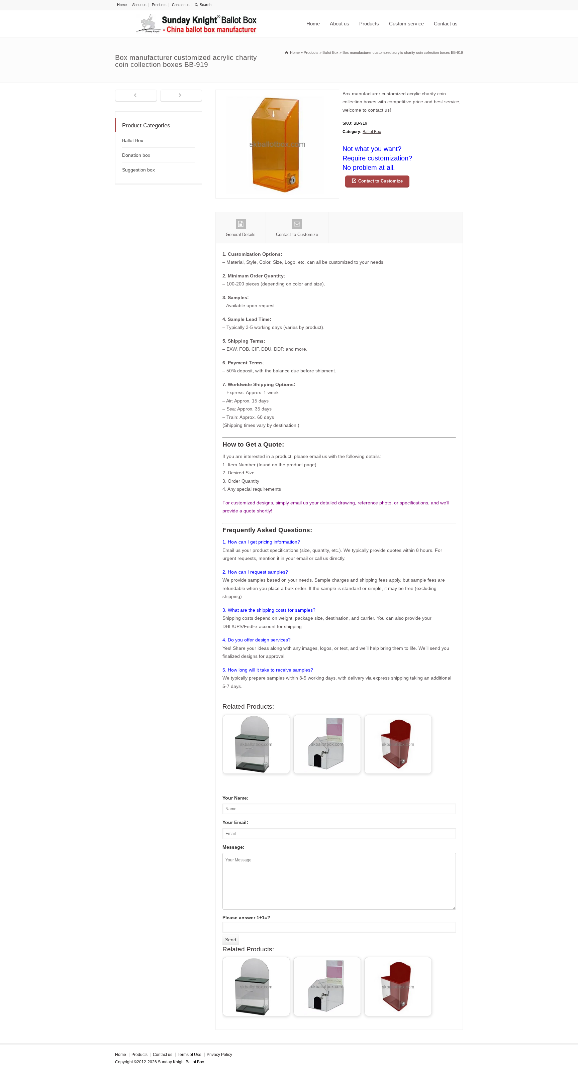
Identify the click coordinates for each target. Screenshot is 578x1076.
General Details (241, 234)
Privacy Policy (219, 1054)
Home (122, 5)
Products (159, 5)
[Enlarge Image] (277, 93)
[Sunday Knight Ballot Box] (197, 24)
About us (139, 5)
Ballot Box (372, 131)
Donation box (136, 155)
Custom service (406, 23)
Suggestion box (138, 169)
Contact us (181, 5)
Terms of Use (189, 1054)
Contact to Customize (380, 181)
